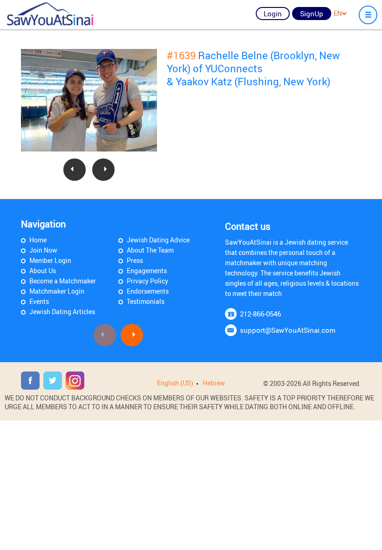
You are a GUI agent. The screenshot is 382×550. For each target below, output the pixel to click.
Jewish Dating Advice (158, 239)
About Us (42, 270)
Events (39, 301)
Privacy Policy (147, 280)
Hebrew (214, 382)
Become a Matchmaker (62, 280)
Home (38, 239)
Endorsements (148, 291)
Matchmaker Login (56, 291)
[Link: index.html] (50, 14)
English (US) (175, 382)
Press (135, 260)
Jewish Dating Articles (62, 311)
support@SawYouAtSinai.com (287, 330)
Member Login (50, 260)
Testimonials (145, 301)
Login (273, 13)
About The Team (150, 250)
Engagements (147, 270)
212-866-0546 (260, 313)
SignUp (311, 13)
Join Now (43, 250)
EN (338, 13)
